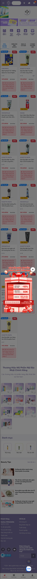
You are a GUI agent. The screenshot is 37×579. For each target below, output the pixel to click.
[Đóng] (33, 269)
